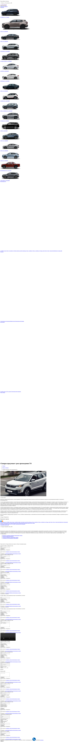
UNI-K (56, 522)
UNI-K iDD (66, 522)
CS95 (49, 522)
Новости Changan (5, 467)
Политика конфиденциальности (7, 536)
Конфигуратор (12, 321)
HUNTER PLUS (61, 522)
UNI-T (51, 522)
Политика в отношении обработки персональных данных (12, 535)
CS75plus (46, 522)
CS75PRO (7, 522)
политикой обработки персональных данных (13, 553)
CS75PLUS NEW (18, 522)
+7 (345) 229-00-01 (3, 4)
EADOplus (30, 522)
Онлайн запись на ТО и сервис (5, 391)
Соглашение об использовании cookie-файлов (10, 538)
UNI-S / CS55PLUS (41, 522)
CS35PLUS (36, 522)
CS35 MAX (23, 522)
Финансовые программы (19, 321)
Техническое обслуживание (16, 391)
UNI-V (13, 522)
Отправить (2, 557)
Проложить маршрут (4, 6)
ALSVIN (26, 522)
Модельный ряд (3, 522)
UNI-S (11, 522)
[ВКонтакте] (1, 521)
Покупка (1, 523)
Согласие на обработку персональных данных (10, 537)
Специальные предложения (5, 321)
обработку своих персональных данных (13, 551)
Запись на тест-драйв (31, 523)
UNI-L (33, 522)
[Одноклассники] (2, 521)
